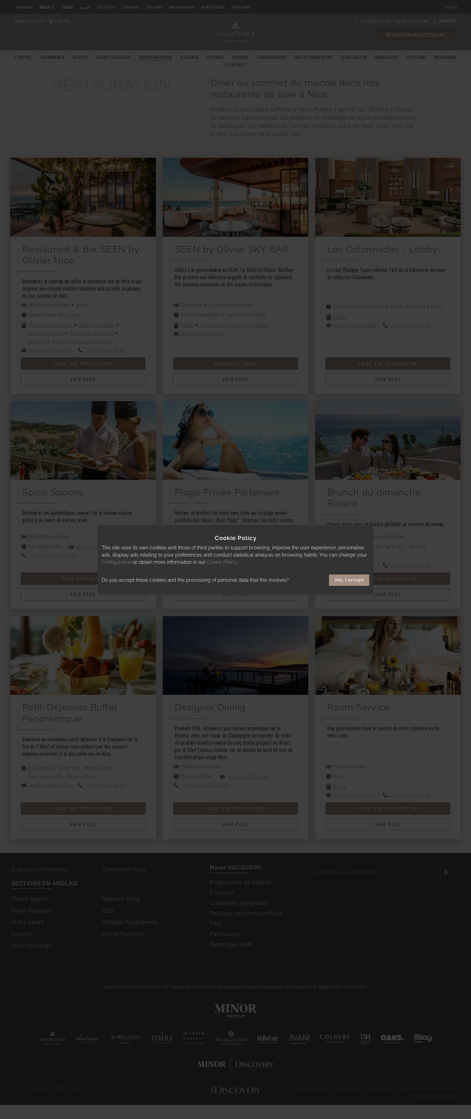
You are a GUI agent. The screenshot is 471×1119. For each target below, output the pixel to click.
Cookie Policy (222, 562)
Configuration (116, 562)
